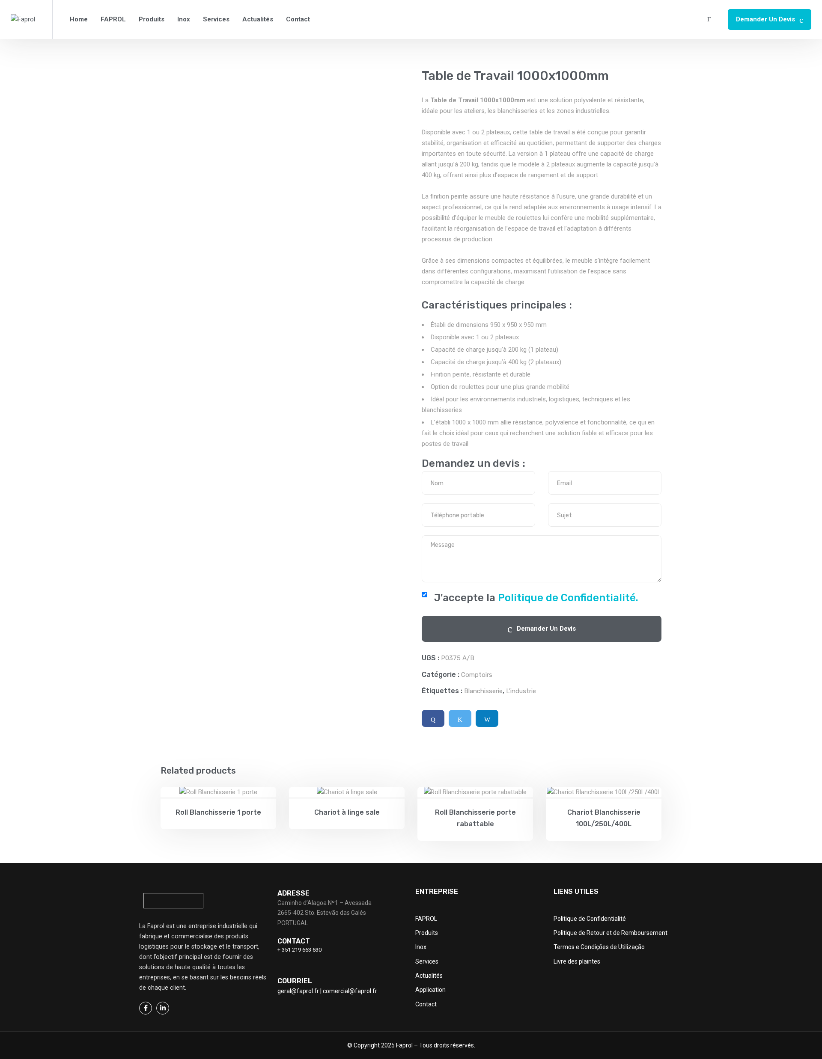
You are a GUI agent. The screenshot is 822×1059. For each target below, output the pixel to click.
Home (79, 19)
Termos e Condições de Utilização (599, 946)
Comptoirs (476, 675)
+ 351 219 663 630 (299, 949)
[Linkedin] (487, 718)
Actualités (257, 19)
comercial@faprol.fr (350, 991)
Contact (298, 19)
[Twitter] (460, 718)
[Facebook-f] (145, 1008)
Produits (151, 19)
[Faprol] (23, 19)
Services (216, 19)
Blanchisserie (483, 691)
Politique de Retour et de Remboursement (610, 932)
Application (430, 989)
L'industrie (521, 691)
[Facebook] (433, 718)
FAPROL (113, 19)
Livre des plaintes (577, 961)
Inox (183, 19)
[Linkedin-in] (162, 1008)
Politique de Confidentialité (590, 918)
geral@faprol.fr (298, 991)
